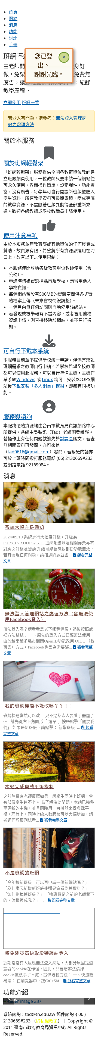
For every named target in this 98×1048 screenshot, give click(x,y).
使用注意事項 (20, 235)
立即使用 (12, 102)
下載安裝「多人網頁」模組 (38, 386)
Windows (25, 379)
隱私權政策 (47, 1021)
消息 (13, 25)
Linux (47, 379)
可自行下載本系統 (26, 351)
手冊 (13, 45)
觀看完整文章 (55, 820)
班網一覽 (30, 102)
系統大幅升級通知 (24, 527)
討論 (13, 38)
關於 (13, 18)
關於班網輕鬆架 (23, 163)
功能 (13, 32)
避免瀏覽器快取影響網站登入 (37, 953)
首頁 (13, 12)
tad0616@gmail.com (29, 452)
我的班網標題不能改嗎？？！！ (39, 705)
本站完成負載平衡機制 (29, 786)
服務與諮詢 (17, 416)
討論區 (66, 439)
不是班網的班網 (22, 872)
